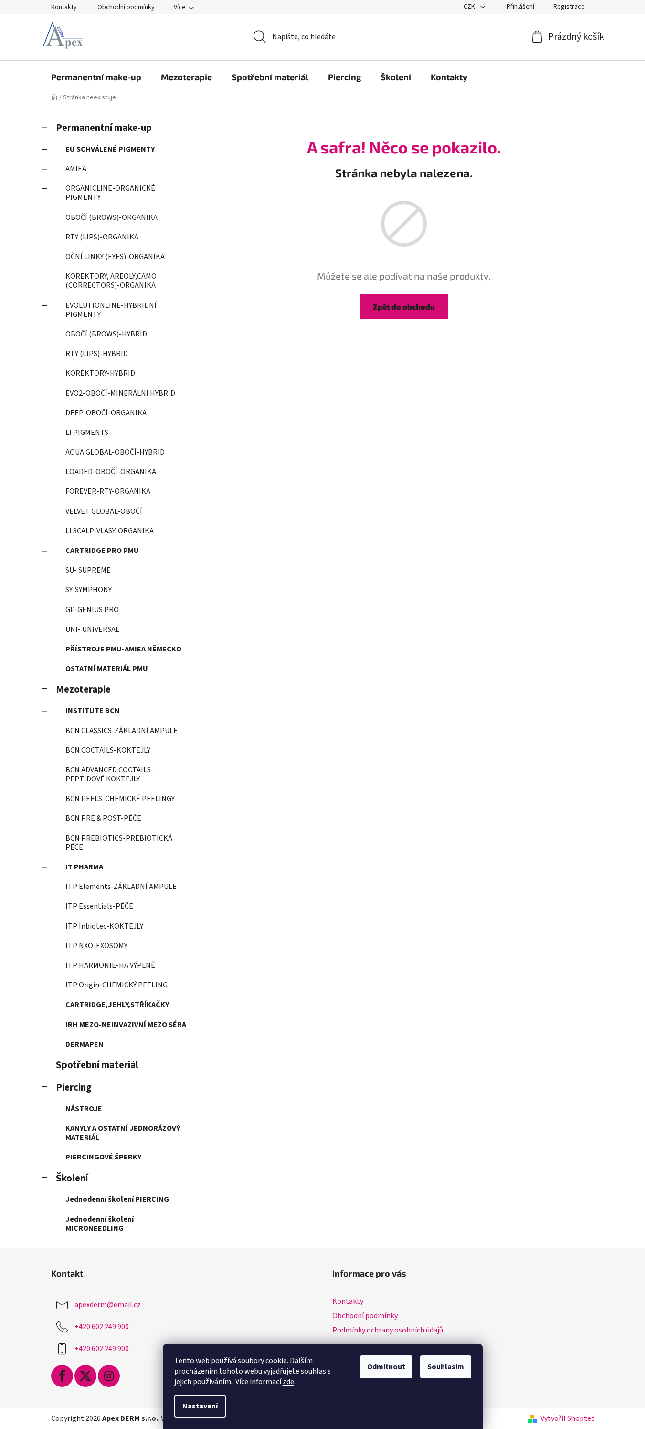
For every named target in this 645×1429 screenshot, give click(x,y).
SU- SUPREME (88, 570)
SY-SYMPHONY (88, 590)
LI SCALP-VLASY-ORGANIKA (109, 531)
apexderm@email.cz (107, 1304)
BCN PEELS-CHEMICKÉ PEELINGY (120, 798)
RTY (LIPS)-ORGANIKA (101, 237)
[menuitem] (96, 77)
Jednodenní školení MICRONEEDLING (99, 1224)
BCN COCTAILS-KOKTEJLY (107, 750)
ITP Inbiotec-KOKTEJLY (104, 926)
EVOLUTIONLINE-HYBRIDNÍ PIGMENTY (111, 310)
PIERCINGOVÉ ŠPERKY (103, 1157)
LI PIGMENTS (86, 432)
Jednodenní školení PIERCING (117, 1199)
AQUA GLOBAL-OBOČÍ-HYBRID (115, 452)
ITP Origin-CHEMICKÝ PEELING (116, 985)
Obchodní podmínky (126, 7)
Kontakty (64, 7)
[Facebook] (62, 1376)
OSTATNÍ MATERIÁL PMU (106, 668)
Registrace (569, 6)
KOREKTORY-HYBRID (100, 373)
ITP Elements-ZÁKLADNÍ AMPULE (121, 886)
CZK (470, 6)
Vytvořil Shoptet (567, 1418)
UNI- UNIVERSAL (92, 629)
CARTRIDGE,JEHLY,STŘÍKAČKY (117, 1004)
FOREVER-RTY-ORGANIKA (107, 491)
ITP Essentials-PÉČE (99, 906)
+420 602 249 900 (101, 1326)
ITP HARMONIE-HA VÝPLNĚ (110, 965)
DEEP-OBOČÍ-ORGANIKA (106, 413)
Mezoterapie (83, 689)
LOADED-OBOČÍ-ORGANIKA (110, 471)
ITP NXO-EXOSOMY (96, 946)
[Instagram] (109, 1376)
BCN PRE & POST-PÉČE (103, 818)
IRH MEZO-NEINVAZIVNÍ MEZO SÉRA (125, 1024)
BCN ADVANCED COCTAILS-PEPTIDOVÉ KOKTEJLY (109, 774)
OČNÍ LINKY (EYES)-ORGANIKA (115, 256)
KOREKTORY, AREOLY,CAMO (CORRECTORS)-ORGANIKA (111, 281)
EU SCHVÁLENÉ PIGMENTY (110, 149)
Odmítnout (386, 1367)
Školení (72, 1178)
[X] (85, 1376)
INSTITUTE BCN (92, 710)
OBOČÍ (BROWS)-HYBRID (106, 334)
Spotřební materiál (97, 1065)
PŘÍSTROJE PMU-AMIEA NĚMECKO (123, 649)
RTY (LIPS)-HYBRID (96, 353)
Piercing (74, 1087)
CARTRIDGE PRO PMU (102, 550)
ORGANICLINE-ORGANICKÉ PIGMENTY (110, 193)
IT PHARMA (84, 867)
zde (288, 1381)
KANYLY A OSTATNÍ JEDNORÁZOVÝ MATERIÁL (122, 1133)
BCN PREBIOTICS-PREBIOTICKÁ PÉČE (118, 843)
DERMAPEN (84, 1044)
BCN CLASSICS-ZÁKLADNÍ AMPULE (121, 730)
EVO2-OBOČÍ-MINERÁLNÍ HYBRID (120, 393)
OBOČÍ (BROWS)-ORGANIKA (111, 217)
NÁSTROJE (83, 1109)
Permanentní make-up (104, 128)
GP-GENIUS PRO (92, 610)
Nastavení (200, 1406)
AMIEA (75, 168)
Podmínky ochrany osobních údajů (387, 1330)
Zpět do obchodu (404, 306)
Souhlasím (445, 1367)
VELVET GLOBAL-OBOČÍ (103, 511)
